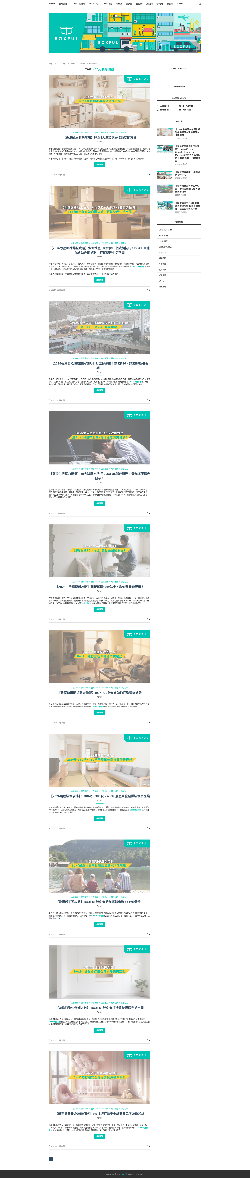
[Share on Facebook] (147, 174)
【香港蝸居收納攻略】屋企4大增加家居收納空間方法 (99, 137)
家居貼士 (170, 4)
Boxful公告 (94, 4)
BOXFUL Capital (165, 230)
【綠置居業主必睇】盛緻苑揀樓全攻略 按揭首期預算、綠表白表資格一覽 (187, 205)
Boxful (124, 1174)
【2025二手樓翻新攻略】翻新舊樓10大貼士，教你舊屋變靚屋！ (99, 587)
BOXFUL (52, 4)
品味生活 (149, 4)
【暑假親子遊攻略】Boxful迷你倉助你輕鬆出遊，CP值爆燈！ (100, 902)
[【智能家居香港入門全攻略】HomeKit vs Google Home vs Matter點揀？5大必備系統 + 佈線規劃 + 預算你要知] (165, 149)
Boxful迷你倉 (86, 603)
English (180, 4)
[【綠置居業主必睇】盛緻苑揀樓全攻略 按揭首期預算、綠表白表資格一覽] (165, 205)
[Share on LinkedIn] (149, 174)
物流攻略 (162, 286)
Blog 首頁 (52, 63)
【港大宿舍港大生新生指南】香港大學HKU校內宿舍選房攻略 (187, 189)
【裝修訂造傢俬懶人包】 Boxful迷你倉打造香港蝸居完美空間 (100, 1008)
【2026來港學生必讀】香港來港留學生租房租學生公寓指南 (187, 132)
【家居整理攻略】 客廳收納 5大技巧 (187, 173)
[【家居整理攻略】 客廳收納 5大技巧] (165, 175)
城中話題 (160, 4)
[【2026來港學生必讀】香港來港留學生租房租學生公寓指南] (165, 132)
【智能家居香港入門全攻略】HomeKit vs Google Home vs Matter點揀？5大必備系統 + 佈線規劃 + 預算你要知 (188, 153)
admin (99, 141)
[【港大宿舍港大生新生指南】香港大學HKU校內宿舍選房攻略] (165, 189)
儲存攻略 (129, 4)
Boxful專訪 (107, 4)
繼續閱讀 (99, 164)
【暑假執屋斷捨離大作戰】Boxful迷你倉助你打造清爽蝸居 (100, 693)
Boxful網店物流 (79, 4)
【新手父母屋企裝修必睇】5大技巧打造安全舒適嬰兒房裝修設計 (99, 1114)
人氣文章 (119, 4)
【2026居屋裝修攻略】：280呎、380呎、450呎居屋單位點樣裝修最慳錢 (99, 796)
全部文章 (139, 4)
